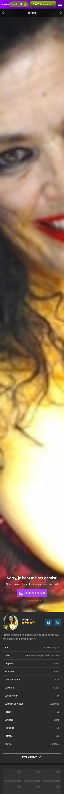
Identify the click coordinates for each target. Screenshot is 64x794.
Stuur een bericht (34, 593)
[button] (48, 622)
